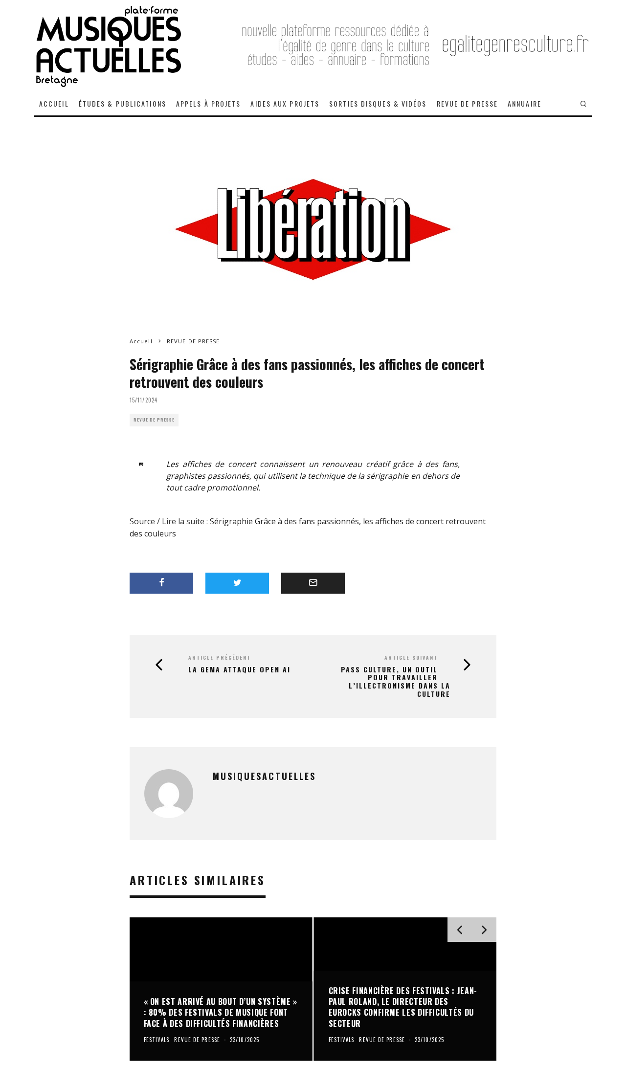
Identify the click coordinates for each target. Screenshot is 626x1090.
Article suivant (411, 657)
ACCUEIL (54, 103)
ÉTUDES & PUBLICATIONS (122, 103)
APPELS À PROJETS (208, 103)
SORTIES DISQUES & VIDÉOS (377, 103)
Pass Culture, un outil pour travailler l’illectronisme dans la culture (395, 682)
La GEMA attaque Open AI (239, 670)
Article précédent (219, 657)
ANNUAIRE (524, 103)
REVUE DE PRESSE (467, 103)
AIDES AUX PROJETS (284, 103)
